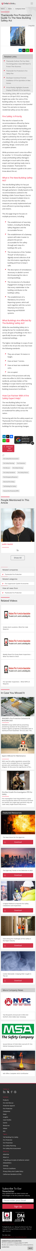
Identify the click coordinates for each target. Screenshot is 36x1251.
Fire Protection (21, 463)
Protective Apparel (9, 1106)
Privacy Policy (18, 1243)
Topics (5, 1134)
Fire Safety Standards (9, 472)
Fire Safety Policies (23, 472)
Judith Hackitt (7, 544)
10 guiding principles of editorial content (16, 1160)
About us (6, 1157)
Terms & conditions (9, 1168)
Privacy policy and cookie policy (13, 1171)
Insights (5, 1117)
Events (5, 1123)
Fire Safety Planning (8, 463)
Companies (6, 1111)
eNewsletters (7, 1163)
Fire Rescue (6, 468)
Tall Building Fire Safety (9, 486)
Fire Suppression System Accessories (17, 583)
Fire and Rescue (8, 1103)
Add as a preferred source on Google (25, 440)
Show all (18, 557)
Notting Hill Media (14, 1229)
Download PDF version (9, 448)
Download (18, 842)
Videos (5, 1128)
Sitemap (5, 1166)
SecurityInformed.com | (8, 1237)
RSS (4, 1131)
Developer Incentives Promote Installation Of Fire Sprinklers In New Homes (18, 80)
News (5, 1114)
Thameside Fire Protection (13, 574)
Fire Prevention (8, 1143)
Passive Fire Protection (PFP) (11, 491)
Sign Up (18, 1206)
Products (6, 1100)
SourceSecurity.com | (21, 1237)
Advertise (6, 1154)
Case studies (7, 1120)
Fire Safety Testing (18, 468)
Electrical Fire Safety (8, 482)
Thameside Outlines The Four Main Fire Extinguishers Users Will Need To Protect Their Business (18, 63)
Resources (6, 1125)
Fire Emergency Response (10, 477)
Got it (30, 1248)
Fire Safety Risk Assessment (10, 458)
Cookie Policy (5, 1247)
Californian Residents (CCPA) (12, 1174)
